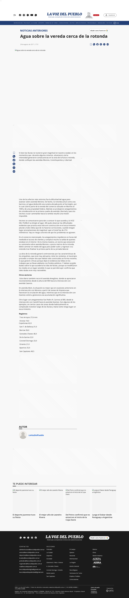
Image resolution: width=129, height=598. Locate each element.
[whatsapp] (94, 44)
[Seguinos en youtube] (24, 538)
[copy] (108, 44)
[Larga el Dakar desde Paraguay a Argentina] (104, 501)
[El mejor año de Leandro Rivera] (51, 501)
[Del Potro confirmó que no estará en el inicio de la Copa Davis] (78, 501)
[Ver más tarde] (91, 44)
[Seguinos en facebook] (36, 538)
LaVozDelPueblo (36, 435)
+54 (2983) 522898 (20, 589)
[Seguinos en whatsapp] (21, 538)
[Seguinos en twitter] (28, 538)
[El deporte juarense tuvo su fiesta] (25, 501)
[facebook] (97, 44)
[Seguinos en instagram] (32, 538)
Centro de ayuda (95, 587)
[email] (104, 44)
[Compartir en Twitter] (101, 44)
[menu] (15, 15)
